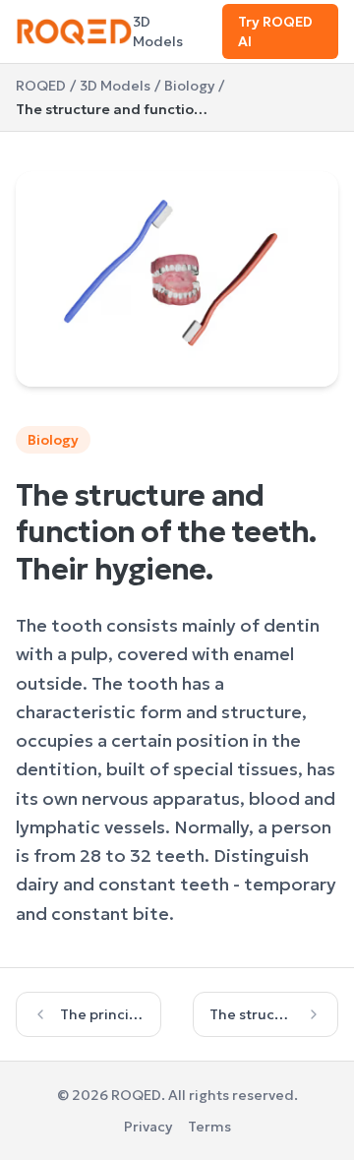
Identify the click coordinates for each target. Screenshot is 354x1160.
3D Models (158, 31)
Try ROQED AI (275, 31)
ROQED (41, 85)
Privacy (148, 1126)
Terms (209, 1126)
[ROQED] (74, 31)
